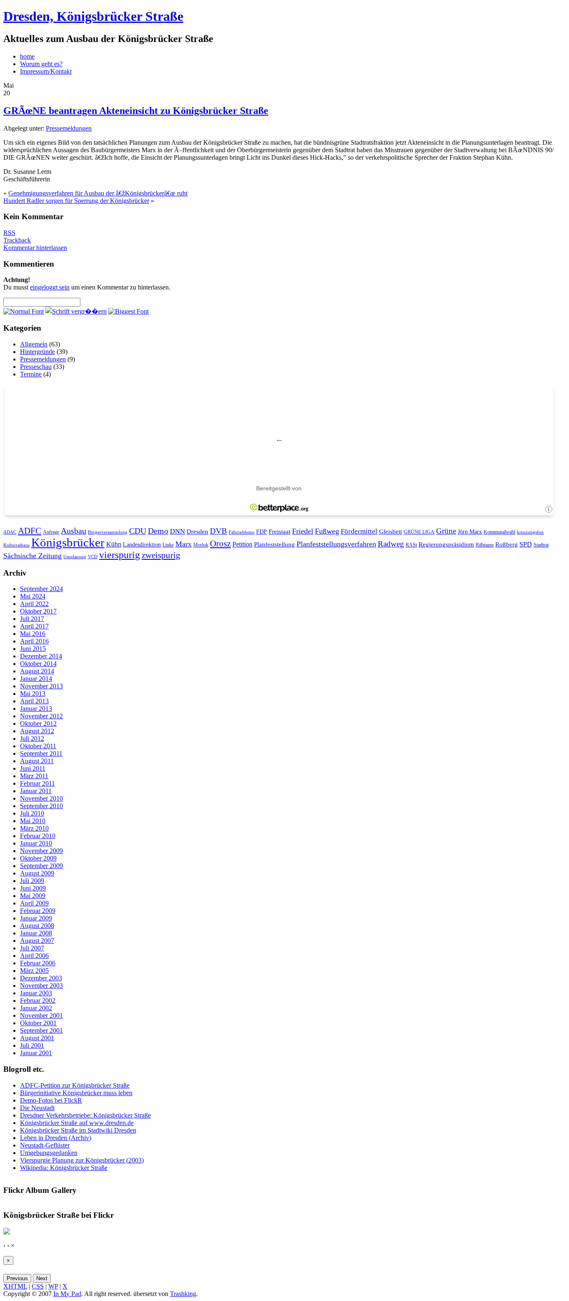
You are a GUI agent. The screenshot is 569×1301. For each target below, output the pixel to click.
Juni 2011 (32, 768)
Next (41, 1278)
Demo (158, 530)
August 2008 (37, 925)
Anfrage (51, 532)
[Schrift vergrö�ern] (76, 311)
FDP (261, 532)
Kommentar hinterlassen (35, 247)
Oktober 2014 (38, 663)
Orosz (220, 544)
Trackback (17, 240)
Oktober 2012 (38, 723)
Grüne (446, 531)
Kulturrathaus (16, 545)
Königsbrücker (68, 542)
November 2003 (41, 985)
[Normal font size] (23, 311)
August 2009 (37, 873)
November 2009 (41, 850)
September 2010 (41, 805)
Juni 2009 (33, 888)
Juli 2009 (32, 880)
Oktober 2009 (38, 858)
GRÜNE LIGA (419, 532)
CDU (137, 530)
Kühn (113, 544)
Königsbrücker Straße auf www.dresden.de (77, 1122)
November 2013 (41, 686)
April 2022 (34, 603)
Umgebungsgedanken (48, 1152)
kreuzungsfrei (530, 532)
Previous (17, 1278)
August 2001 (37, 1037)
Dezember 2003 (41, 978)
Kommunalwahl (499, 532)
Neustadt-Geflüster (45, 1145)
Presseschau (36, 366)
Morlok (200, 545)
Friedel (302, 531)
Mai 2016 (32, 633)
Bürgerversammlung (107, 532)
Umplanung (74, 556)
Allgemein (33, 344)
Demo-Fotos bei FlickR (51, 1100)
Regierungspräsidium (446, 544)
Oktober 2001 (38, 1022)
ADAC (9, 532)
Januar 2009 (36, 918)
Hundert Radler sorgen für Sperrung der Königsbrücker (76, 200)
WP (53, 1286)
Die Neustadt (37, 1107)
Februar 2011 (37, 783)
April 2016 (34, 641)
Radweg (391, 543)
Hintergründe (37, 351)
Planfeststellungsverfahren (336, 544)
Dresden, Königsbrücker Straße (93, 16)
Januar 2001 (36, 1052)
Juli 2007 (32, 948)
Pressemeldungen (69, 128)
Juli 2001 (32, 1045)
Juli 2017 (32, 618)
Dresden (197, 531)
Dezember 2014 (41, 656)
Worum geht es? (41, 63)
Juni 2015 (33, 648)
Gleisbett (390, 531)
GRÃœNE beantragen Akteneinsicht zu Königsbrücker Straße (135, 110)
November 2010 (41, 798)
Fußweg (327, 531)
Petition (242, 544)
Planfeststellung (274, 544)
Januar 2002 (36, 1008)
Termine (31, 374)
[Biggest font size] (128, 311)
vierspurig (119, 554)
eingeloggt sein (50, 287)
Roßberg (506, 544)
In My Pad (67, 1293)
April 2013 (34, 701)
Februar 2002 (37, 1000)
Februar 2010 (37, 835)
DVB (218, 531)
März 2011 (34, 775)
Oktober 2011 (38, 745)
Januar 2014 (36, 678)
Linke (168, 545)
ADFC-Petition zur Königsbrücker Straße (75, 1085)
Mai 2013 (32, 693)
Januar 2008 (36, 933)
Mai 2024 (32, 596)
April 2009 (34, 903)
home (27, 56)
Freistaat (279, 531)
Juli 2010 (32, 813)
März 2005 (34, 970)
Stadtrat (541, 545)
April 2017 (34, 626)
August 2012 (37, 731)
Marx (183, 544)
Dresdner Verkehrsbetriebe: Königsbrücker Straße (85, 1115)
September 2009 (41, 865)
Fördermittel (359, 531)
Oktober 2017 (38, 611)
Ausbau (73, 530)
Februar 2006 (37, 963)
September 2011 (41, 753)
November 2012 (41, 716)
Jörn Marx (470, 532)
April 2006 (34, 955)
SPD (525, 544)
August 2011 (37, 760)
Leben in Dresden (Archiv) (55, 1137)
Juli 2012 (32, 738)
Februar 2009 (37, 910)
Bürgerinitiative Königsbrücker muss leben (76, 1092)
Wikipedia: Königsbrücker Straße (63, 1167)
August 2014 (37, 671)
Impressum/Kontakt (46, 71)
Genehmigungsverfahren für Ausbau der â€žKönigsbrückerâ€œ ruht (97, 193)
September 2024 (41, 588)
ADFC (29, 530)
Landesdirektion (142, 545)
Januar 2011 (36, 790)
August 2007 (37, 940)
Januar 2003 (36, 993)
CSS (38, 1286)
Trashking (183, 1293)
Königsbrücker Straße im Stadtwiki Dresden (78, 1130)
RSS (9, 232)
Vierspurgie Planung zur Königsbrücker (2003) (82, 1160)
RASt (411, 545)
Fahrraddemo (242, 532)
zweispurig (161, 555)
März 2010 (34, 828)
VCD (92, 556)
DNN (177, 531)
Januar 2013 (36, 708)
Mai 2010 (32, 820)
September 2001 (41, 1030)
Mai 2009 (32, 895)
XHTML (15, 1286)
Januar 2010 (36, 843)
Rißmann (485, 545)
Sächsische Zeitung (32, 556)
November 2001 (41, 1015)
